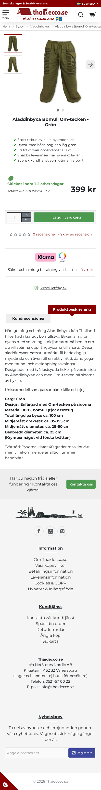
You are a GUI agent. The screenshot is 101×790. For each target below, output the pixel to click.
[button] (30, 64)
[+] (26, 215)
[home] (6, 26)
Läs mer (85, 269)
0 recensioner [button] (44, 234)
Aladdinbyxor (39, 26)
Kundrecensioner (28, 318)
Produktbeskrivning (72, 309)
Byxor (19, 26)
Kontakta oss (81, 484)
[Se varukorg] (93, 14)
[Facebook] (39, 531)
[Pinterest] (62, 531)
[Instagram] (50, 531)
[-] (26, 219)
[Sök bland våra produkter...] (80, 14)
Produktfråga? (53, 288)
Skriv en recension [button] (76, 234)
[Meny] (5, 14)
